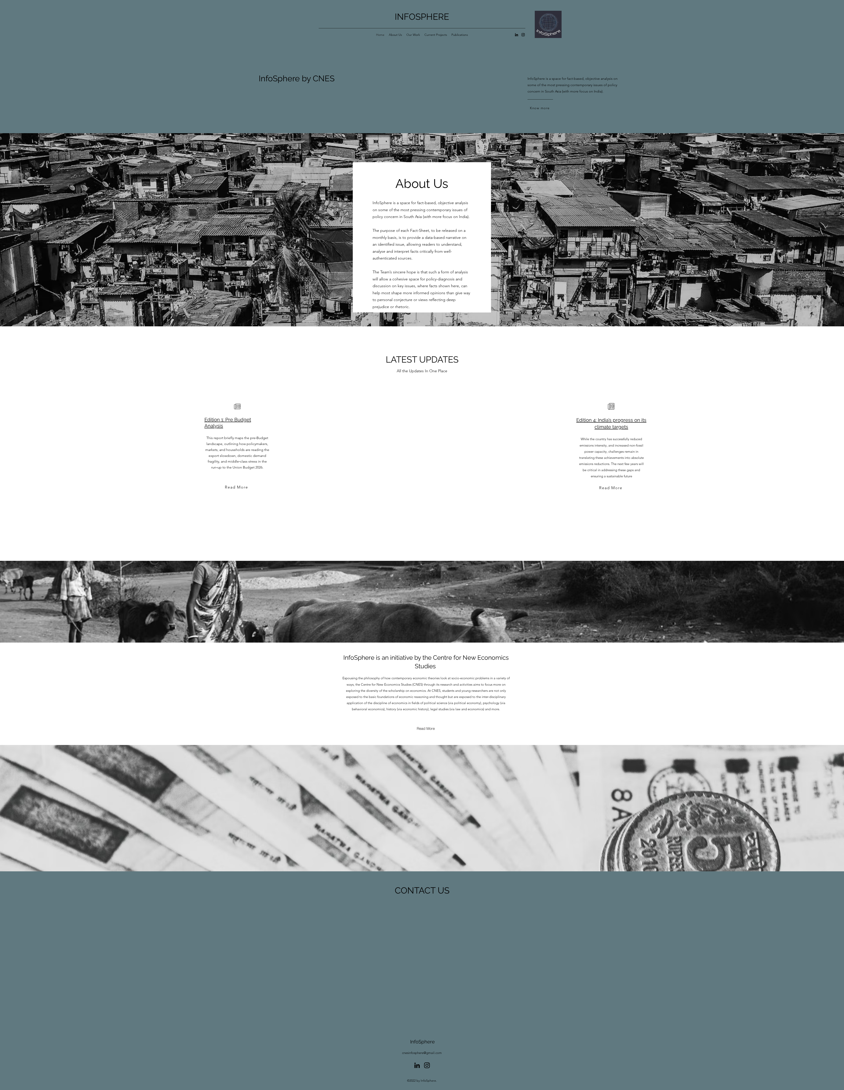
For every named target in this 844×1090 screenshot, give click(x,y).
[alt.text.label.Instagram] (523, 35)
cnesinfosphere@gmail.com (422, 1053)
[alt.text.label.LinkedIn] (516, 35)
